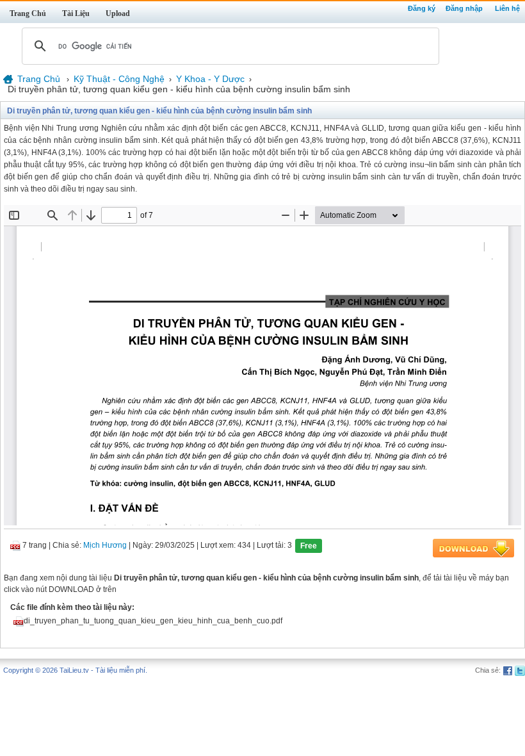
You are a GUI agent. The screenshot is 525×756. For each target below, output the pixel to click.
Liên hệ (507, 8)
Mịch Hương (105, 545)
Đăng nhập (464, 8)
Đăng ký (421, 8)
